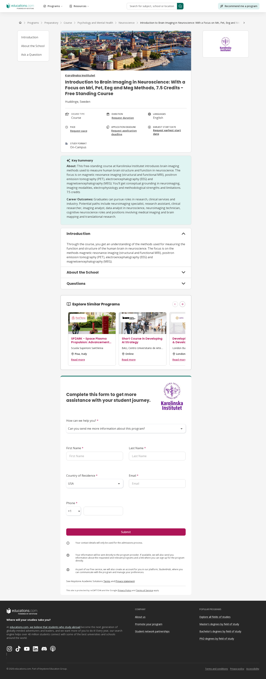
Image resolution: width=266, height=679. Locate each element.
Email (133, 476)
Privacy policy (237, 668)
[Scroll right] (244, 23)
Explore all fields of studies (215, 617)
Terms (107, 581)
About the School (33, 46)
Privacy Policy (124, 590)
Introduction (29, 37)
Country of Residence (82, 476)
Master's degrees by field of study (219, 624)
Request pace (78, 131)
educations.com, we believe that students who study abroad (45, 627)
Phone (71, 503)
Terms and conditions (216, 668)
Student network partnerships (152, 631)
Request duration (123, 118)
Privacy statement (125, 581)
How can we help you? (82, 421)
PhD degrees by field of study (216, 638)
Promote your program (148, 624)
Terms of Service (144, 590)
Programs (54, 6)
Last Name (137, 448)
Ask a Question (31, 55)
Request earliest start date (167, 132)
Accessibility (252, 668)
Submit (126, 532)
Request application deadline (124, 132)
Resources (80, 6)
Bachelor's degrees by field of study (220, 631)
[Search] (180, 6)
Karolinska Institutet (80, 75)
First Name (74, 448)
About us (140, 617)
